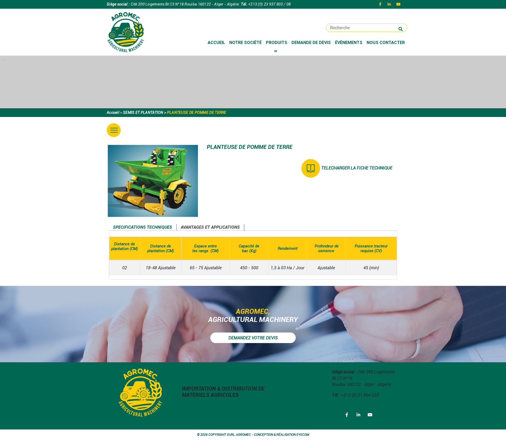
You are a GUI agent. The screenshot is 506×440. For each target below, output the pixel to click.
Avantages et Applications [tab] (210, 227)
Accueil (216, 42)
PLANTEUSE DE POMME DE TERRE (196, 112)
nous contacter (386, 42)
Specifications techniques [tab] (142, 227)
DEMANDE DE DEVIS (311, 42)
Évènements (348, 42)
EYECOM (302, 435)
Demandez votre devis (253, 337)
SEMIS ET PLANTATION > (144, 112)
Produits (277, 42)
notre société (245, 42)
